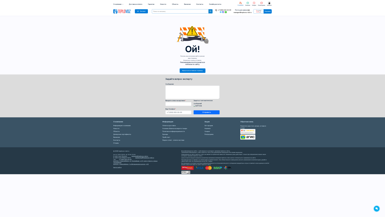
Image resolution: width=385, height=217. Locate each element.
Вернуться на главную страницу (192, 70)
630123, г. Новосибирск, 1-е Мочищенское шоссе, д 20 (131, 164)
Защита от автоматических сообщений (203, 102)
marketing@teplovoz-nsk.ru (144, 158)
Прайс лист (166, 137)
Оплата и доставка (169, 125)
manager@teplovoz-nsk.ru (243, 12)
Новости (163, 4)
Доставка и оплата (135, 4)
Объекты (175, 4)
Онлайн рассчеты (215, 4)
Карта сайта (117, 167)
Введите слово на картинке (175, 100)
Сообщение (169, 84)
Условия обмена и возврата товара (174, 128)
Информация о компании (122, 125)
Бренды (165, 134)
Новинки (207, 128)
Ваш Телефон (170, 109)
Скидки (207, 131)
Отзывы (116, 143)
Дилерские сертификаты (122, 134)
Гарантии (151, 4)
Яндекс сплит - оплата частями (173, 140)
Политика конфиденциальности (173, 131)
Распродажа (209, 134)
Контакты (199, 4)
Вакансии (187, 4)
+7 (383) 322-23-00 (224, 10)
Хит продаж (209, 125)
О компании (117, 4)
